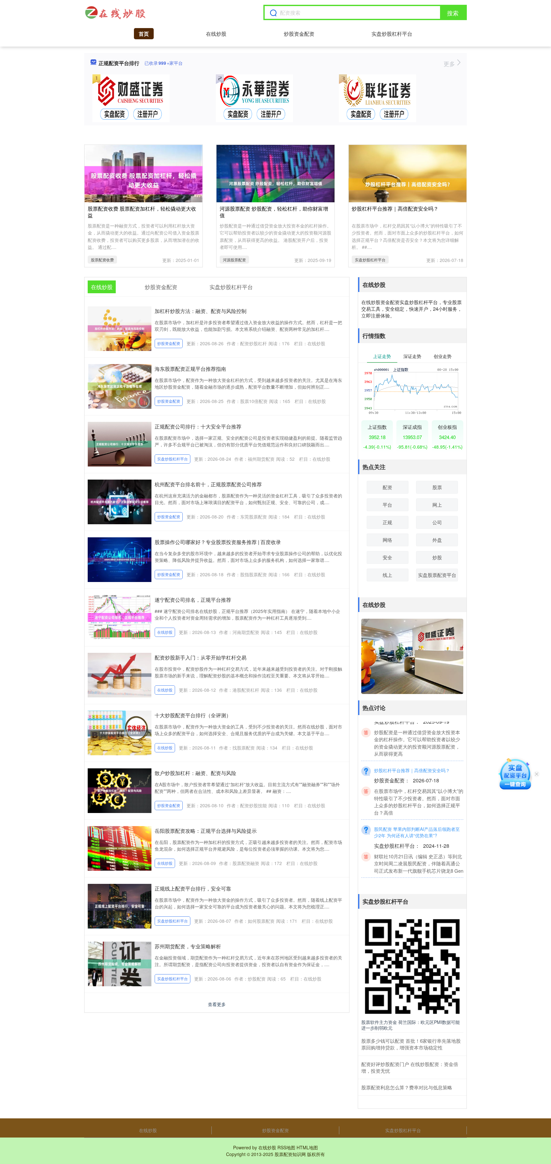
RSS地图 (286, 1147)
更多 (450, 63)
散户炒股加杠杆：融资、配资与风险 (195, 773)
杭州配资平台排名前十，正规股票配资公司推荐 (208, 484)
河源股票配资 (234, 259)
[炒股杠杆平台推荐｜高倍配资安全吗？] (408, 183)
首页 (144, 33)
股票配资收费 (102, 259)
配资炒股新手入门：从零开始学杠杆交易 (200, 657)
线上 (387, 574)
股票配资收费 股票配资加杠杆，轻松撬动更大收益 (142, 212)
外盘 (437, 539)
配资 (387, 487)
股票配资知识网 (290, 1154)
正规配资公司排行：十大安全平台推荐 (198, 426)
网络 (387, 539)
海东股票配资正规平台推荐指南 (190, 368)
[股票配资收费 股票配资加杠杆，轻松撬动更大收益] (143, 179)
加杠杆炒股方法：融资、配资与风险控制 (200, 311)
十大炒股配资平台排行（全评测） (193, 715)
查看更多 (217, 1004)
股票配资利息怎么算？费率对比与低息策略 (406, 1087)
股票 (437, 487)
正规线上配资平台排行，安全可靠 (193, 888)
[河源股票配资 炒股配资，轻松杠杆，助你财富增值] (275, 182)
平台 (387, 504)
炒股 (437, 557)
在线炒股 (216, 33)
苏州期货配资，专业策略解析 (188, 946)
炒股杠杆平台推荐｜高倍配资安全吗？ (395, 208)
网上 (437, 504)
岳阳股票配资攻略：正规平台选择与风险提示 (206, 830)
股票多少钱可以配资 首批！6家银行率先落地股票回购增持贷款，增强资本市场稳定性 (411, 1044)
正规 (387, 522)
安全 (387, 557)
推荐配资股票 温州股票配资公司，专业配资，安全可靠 (415, 877)
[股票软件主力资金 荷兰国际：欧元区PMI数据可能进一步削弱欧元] (412, 965)
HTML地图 (307, 1147)
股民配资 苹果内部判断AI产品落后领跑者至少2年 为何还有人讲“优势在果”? (417, 819)
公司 (437, 522)
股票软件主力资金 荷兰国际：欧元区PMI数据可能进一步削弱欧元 (410, 1025)
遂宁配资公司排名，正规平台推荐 (193, 599)
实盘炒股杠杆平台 (391, 33)
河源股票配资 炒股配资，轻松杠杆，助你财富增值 (274, 212)
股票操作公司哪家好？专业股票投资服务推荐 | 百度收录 (218, 542)
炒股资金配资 (299, 33)
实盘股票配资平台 (437, 574)
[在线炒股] (115, 12)
